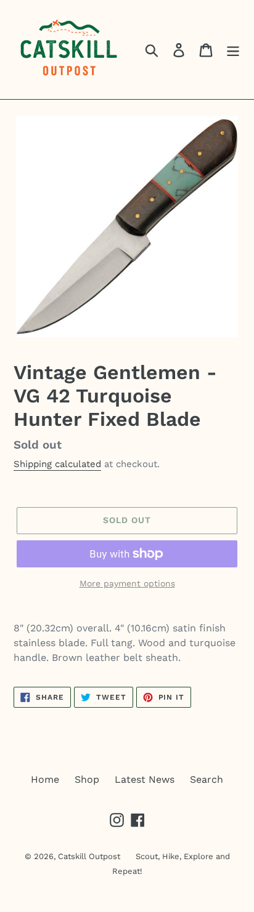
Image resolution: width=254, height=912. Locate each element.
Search (206, 779)
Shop (87, 779)
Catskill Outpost (89, 856)
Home (45, 779)
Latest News (144, 779)
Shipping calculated (57, 464)
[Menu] (233, 49)
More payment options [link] (127, 583)
